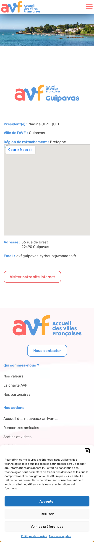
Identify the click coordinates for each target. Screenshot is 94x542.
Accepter (47, 501)
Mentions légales (60, 536)
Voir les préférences (47, 526)
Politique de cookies (34, 536)
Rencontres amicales (21, 428)
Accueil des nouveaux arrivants (30, 418)
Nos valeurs (13, 376)
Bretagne (58, 142)
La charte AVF (15, 385)
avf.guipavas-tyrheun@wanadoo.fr (46, 256)
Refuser (47, 514)
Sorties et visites (17, 437)
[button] (87, 451)
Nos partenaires (16, 394)
